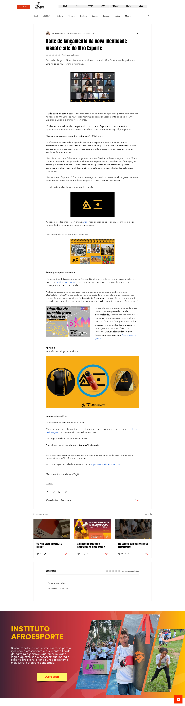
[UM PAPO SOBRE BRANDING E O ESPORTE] (51, 529)
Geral (35, 16)
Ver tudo (148, 514)
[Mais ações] (137, 33)
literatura (106, 16)
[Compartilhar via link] (65, 492)
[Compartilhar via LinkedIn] (59, 492)
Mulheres (71, 16)
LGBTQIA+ (47, 16)
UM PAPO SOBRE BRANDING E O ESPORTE (49, 545)
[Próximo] (171, 654)
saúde (117, 16)
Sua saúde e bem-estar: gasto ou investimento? (133, 545)
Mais (127, 16)
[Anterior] (14, 654)
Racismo (60, 16)
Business (83, 16)
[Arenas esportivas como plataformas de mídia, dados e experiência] (92, 529)
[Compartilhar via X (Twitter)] (53, 492)
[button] (148, 16)
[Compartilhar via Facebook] (47, 492)
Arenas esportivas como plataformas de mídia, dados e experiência (91, 545)
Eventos (95, 16)
